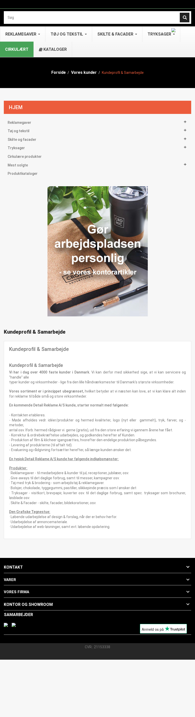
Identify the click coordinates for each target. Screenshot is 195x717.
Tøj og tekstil (18, 131)
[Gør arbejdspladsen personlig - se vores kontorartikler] (97, 251)
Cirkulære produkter (25, 157)
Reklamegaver (19, 123)
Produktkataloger (23, 174)
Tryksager (16, 148)
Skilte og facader (22, 140)
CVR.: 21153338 (97, 647)
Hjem (16, 107)
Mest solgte (18, 165)
